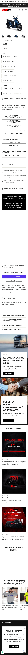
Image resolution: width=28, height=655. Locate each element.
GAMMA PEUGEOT (7, 41)
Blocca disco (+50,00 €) (14, 133)
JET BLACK (19, 89)
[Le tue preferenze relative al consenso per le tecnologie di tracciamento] (2, 652)
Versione (5, 53)
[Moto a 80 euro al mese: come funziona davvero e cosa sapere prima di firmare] (14, 481)
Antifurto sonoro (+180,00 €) (14, 126)
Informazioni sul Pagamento (13, 325)
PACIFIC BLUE (7, 93)
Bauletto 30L (14, 145)
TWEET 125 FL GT (8, 71)
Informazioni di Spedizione (12, 329)
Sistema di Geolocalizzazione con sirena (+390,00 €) (14, 116)
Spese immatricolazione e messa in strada (14, 152)
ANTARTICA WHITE (8, 89)
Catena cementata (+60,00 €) (14, 130)
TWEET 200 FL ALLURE (9, 76)
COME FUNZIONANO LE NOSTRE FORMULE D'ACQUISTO (12, 320)
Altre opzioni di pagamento (14, 281)
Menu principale (8, 622)
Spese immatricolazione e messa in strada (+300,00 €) (14, 156)
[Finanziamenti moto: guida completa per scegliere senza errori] (14, 444)
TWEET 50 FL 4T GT (8, 61)
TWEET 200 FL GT (8, 81)
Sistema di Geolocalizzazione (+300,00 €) (14, 121)
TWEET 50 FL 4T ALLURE (10, 57)
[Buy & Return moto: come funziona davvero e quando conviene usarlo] (14, 519)
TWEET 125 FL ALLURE (9, 66)
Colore (4, 85)
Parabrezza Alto (14, 142)
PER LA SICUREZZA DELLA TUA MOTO (14, 113)
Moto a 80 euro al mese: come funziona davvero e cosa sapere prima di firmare (12, 500)
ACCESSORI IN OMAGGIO (10, 139)
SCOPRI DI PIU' (8, 373)
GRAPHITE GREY (18, 93)
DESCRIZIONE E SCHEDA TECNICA (13, 315)
